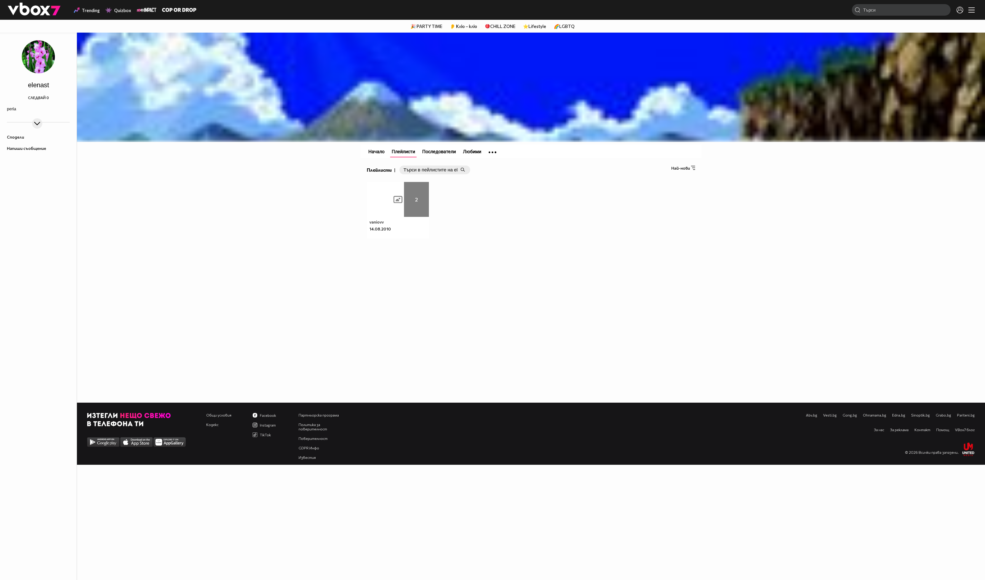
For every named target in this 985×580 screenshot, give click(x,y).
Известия (307, 457)
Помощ (942, 430)
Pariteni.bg (966, 415)
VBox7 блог (965, 430)
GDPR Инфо (309, 448)
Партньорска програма (319, 415)
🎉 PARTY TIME (426, 26)
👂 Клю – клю (463, 26)
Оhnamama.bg (874, 415)
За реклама (899, 430)
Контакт (922, 430)
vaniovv (376, 221)
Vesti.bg (830, 415)
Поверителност (313, 438)
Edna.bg (898, 415)
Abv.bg (811, 415)
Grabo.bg (943, 415)
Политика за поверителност (313, 426)
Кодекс (212, 424)
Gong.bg (850, 415)
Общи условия (218, 415)
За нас (879, 430)
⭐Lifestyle (534, 26)
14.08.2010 (380, 228)
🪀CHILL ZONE (500, 26)
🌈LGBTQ (564, 26)
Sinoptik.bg (920, 415)
